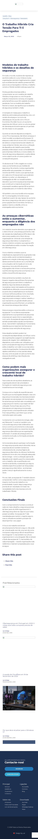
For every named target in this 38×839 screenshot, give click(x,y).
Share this (9, 561)
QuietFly (5, 16)
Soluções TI (6, 18)
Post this (8, 565)
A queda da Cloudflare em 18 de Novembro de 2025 (15, 675)
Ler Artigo (6, 631)
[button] (33, 5)
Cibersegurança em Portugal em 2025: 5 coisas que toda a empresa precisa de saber (18, 625)
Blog (9, 16)
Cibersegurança (14, 18)
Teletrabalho (23, 18)
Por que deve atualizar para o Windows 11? (18, 731)
